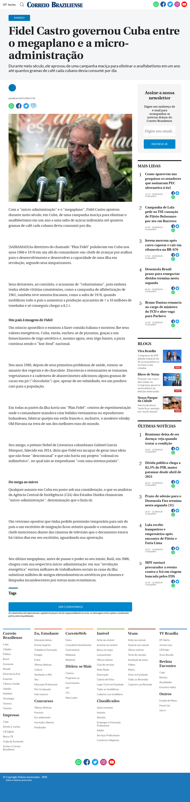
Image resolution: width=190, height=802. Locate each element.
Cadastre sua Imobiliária (110, 694)
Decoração (102, 674)
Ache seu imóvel (105, 640)
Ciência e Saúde (11, 683)
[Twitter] (26, 108)
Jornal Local (165, 645)
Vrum (133, 633)
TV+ (67, 692)
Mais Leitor (71, 697)
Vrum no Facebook (138, 674)
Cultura (38, 669)
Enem (37, 659)
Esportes (7, 678)
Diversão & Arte (11, 673)
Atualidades (165, 682)
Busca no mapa (105, 649)
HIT (67, 687)
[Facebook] (163, 6)
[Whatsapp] (11, 108)
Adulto (100, 730)
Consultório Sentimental (78, 645)
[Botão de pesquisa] (21, 5)
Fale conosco (41, 694)
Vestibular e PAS (43, 674)
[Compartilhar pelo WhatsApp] (173, 198)
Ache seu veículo (137, 640)
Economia (8, 664)
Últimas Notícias (43, 664)
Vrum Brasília (166, 654)
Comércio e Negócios (108, 740)
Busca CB (8, 736)
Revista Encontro (167, 663)
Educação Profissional (45, 684)
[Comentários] (33, 108)
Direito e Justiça (11, 726)
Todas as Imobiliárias (108, 689)
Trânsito (7, 708)
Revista (163, 677)
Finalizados (40, 727)
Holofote (7, 693)
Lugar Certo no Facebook (110, 684)
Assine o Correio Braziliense (11, 748)
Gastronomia (72, 649)
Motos (131, 669)
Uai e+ (162, 710)
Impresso (11, 715)
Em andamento (42, 717)
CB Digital (8, 731)
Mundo (6, 668)
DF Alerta (164, 640)
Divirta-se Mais (78, 666)
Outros (165, 694)
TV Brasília (168, 633)
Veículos (101, 717)
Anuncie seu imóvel (107, 645)
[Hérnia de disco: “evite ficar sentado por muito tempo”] (172, 403)
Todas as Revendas (138, 679)
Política (7, 654)
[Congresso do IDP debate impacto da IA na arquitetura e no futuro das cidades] (172, 356)
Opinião (7, 688)
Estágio (38, 654)
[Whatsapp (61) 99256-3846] (156, 6)
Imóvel (103, 633)
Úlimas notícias (105, 659)
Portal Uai (164, 705)
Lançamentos (104, 654)
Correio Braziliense (12, 635)
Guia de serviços (105, 664)
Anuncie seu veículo (138, 645)
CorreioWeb (75, 633)
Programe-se (72, 677)
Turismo (7, 703)
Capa (6, 644)
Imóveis (101, 712)
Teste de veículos (137, 654)
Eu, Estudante (46, 633)
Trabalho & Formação (45, 649)
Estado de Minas (168, 700)
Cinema (69, 673)
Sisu (36, 679)
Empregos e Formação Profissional (109, 724)
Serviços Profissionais (108, 735)
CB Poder (164, 649)
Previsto (38, 712)
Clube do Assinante (13, 741)
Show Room (103, 669)
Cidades (7, 649)
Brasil (6, 659)
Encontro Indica (167, 687)
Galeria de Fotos (105, 679)
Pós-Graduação (42, 689)
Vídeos (131, 664)
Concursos (43, 701)
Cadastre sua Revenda (140, 684)
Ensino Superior (42, 645)
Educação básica (43, 640)
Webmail (70, 659)
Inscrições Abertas (44, 722)
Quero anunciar (105, 707)
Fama (68, 640)
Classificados (108, 701)
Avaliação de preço (138, 659)
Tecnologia (8, 698)
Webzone (70, 654)
